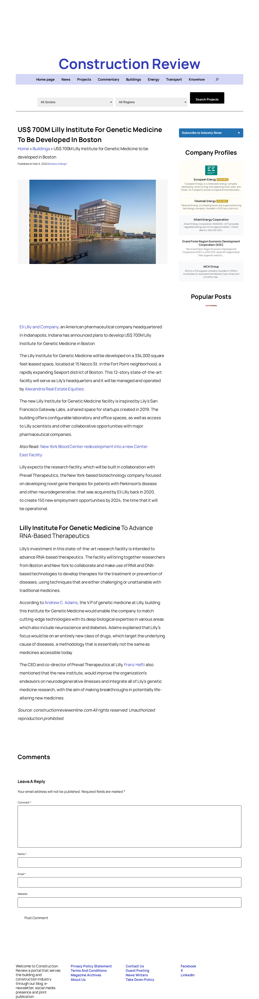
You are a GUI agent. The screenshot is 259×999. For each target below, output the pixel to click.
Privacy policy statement (91, 966)
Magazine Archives (86, 975)
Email (22, 874)
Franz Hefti (134, 664)
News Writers (137, 975)
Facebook (188, 966)
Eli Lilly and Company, (40, 327)
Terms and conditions (89, 970)
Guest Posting (137, 970)
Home (23, 148)
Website (22, 894)
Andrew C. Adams (61, 602)
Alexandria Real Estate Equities (54, 389)
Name (22, 854)
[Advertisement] (129, 26)
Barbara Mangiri (57, 163)
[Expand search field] (217, 79)
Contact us (135, 966)
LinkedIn (188, 975)
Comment (24, 802)
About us (78, 979)
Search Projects (207, 99)
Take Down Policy (140, 979)
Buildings (41, 148)
